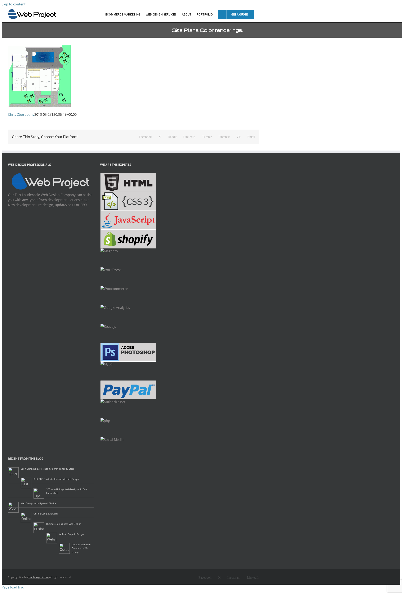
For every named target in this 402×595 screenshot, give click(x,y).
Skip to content (14, 4)
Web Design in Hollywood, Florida (38, 503)
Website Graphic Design (71, 534)
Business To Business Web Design (63, 523)
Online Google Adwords (46, 513)
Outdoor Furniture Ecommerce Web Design (81, 548)
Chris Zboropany (21, 114)
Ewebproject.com (38, 577)
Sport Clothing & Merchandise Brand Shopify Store (47, 468)
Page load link (12, 587)
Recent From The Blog (26, 458)
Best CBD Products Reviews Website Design (56, 479)
